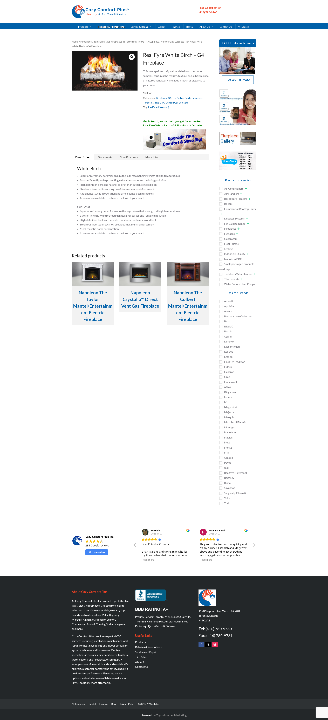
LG (225, 402)
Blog (113, 704)
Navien (228, 437)
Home (75, 41)
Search (245, 26)
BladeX (228, 326)
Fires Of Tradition (234, 361)
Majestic (229, 412)
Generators (230, 238)
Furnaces (229, 233)
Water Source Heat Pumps (239, 284)
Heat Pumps (231, 243)
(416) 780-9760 (208, 12)
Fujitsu (228, 366)
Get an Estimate (238, 80)
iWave (227, 386)
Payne (227, 462)
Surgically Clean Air (235, 493)
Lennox (228, 397)
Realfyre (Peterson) (158, 107)
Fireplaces (86, 41)
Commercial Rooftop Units (240, 208)
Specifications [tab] (129, 157)
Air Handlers (231, 193)
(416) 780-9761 (219, 635)
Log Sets (154, 41)
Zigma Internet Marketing (171, 715)
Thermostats (231, 279)
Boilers (228, 203)
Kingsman (230, 392)
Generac (229, 371)
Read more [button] (148, 559)
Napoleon (230, 432)
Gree (227, 376)
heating (228, 248)
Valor (227, 497)
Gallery (161, 26)
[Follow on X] (208, 644)
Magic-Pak (230, 407)
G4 (187, 41)
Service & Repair (139, 26)
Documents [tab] (105, 157)
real (226, 467)
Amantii (228, 301)
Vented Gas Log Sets (172, 41)
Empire (228, 356)
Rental (189, 26)
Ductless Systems (234, 218)
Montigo (229, 427)
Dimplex (229, 341)
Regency (229, 477)
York (227, 503)
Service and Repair (146, 652)
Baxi (226, 321)
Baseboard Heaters (235, 198)
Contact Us (226, 26)
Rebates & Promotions (111, 26)
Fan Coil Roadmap (234, 223)
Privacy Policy (127, 704)
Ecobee (228, 351)
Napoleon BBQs (233, 258)
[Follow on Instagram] (215, 644)
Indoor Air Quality (234, 253)
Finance (176, 26)
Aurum (228, 311)
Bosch (227, 331)
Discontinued (232, 346)
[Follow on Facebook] (201, 644)
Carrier (228, 336)
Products (83, 26)
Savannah (229, 487)
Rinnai (227, 482)
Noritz (228, 447)
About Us (205, 26)
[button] (132, 57)
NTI (226, 452)
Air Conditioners (233, 188)
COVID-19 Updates (149, 704)
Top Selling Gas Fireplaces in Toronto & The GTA (120, 41)
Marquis (229, 417)
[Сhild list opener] (246, 188)
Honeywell (230, 381)
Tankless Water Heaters (238, 274)
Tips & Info (141, 657)
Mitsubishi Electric (235, 422)
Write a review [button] (97, 552)
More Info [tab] (151, 157)
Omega (228, 457)
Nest (227, 442)
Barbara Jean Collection (238, 316)
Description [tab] (82, 157)
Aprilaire (229, 306)
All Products (78, 704)
